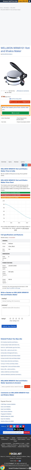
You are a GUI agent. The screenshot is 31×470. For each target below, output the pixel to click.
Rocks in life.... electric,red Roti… (8, 369)
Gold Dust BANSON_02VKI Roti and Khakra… (11, 374)
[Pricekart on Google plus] (11, 426)
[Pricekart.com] (15, 453)
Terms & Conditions (21, 456)
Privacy (14, 456)
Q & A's (23, 162)
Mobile (2, 438)
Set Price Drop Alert (16, 99)
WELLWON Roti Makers (7, 54)
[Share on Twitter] (26, 165)
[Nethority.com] (20, 461)
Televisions (13, 439)
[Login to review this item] (15, 318)
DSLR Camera (21, 439)
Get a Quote (16, 113)
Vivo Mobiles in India (18, 443)
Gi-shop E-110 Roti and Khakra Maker (9, 363)
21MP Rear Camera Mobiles (8, 404)
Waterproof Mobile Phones (9, 446)
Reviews (16, 162)
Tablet (7, 438)
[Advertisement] (15, 28)
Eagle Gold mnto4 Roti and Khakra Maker (10, 355)
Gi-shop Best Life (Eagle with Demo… (9, 353)
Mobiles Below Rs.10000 (7, 416)
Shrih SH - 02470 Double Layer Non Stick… (11, 347)
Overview (3, 162)
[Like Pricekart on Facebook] (8, 426)
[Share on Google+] (29, 165)
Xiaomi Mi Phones (12, 445)
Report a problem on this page (13, 288)
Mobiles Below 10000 (23, 446)
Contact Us (12, 458)
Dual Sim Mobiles (5, 419)
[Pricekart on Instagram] (17, 426)
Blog (28, 456)
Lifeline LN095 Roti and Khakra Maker (9, 372)
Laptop (13, 438)
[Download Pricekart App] (18, 429)
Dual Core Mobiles (6, 409)
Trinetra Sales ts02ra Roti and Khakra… (10, 361)
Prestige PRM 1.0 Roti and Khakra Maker (10, 366)
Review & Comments (23, 91)
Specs (10, 162)
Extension (8, 456)
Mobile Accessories (22, 438)
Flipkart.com (21, 102)
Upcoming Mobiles (24, 445)
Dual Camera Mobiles (6, 411)
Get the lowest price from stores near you (15, 108)
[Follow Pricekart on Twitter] (14, 426)
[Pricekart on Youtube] (23, 426)
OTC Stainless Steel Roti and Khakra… (9, 342)
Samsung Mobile (6, 443)
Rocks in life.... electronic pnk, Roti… (9, 350)
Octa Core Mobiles (6, 406)
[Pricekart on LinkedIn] (20, 426)
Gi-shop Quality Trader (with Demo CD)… (10, 344)
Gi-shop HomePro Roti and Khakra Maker (10, 358)
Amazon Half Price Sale (10, 1)
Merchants (18, 458)
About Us (2, 456)
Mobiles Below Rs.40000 (7, 421)
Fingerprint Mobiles (6, 414)
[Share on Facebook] (23, 165)
